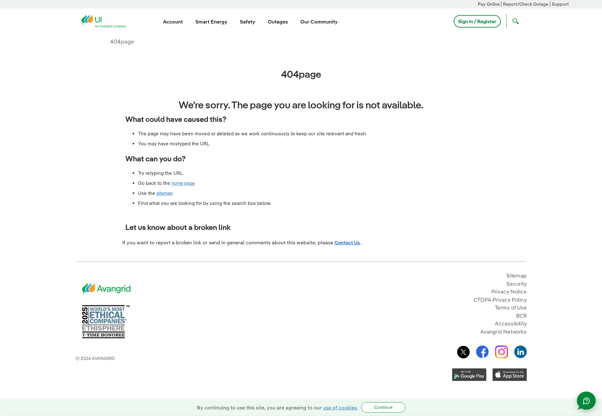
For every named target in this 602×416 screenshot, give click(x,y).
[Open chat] (586, 401)
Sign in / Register (477, 21)
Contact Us (348, 242)
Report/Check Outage (525, 4)
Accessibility (511, 323)
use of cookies (340, 407)
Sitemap (516, 275)
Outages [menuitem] (278, 21)
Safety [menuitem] (247, 21)
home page (183, 183)
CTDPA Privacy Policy (500, 299)
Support (560, 4)
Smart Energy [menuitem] (211, 21)
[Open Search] (514, 21)
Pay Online (489, 4)
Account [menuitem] (173, 21)
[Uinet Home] (105, 21)
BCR (521, 315)
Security (516, 283)
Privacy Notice (509, 291)
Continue (383, 407)
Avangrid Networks (503, 331)
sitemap (164, 193)
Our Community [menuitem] (319, 21)
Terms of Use (511, 307)
